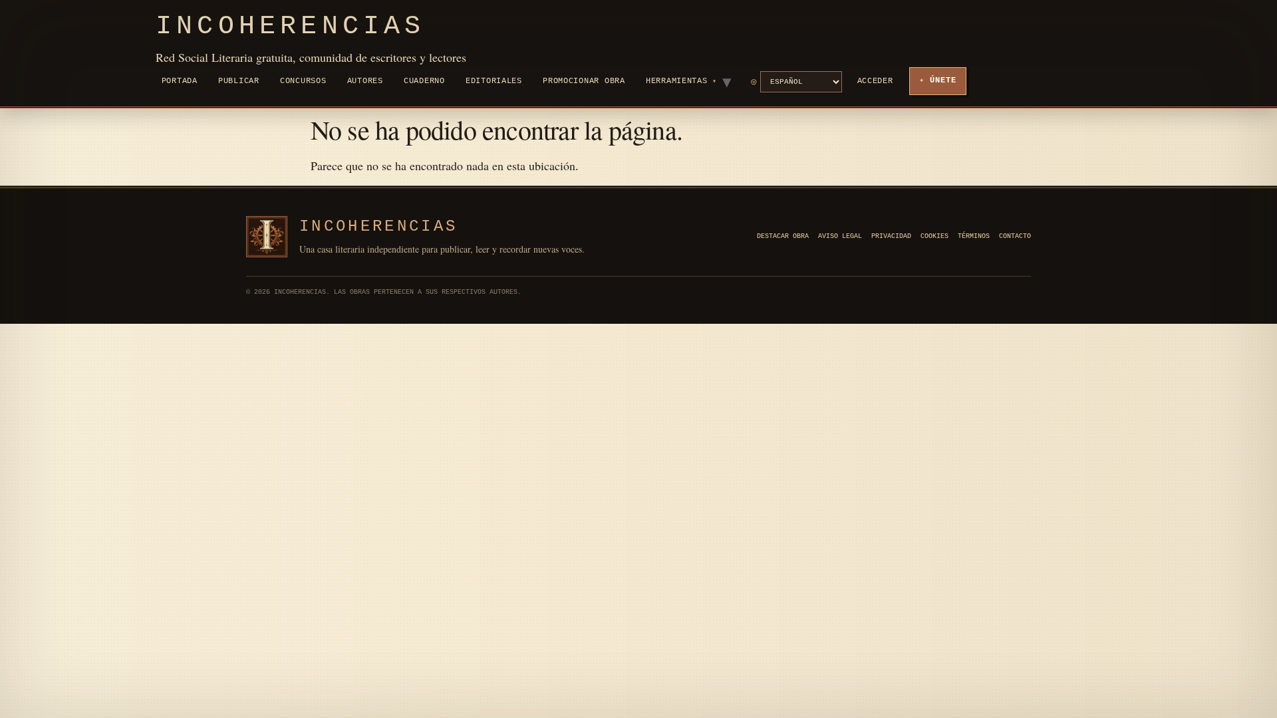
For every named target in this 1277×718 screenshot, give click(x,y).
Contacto (1015, 236)
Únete (943, 80)
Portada (180, 81)
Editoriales (494, 81)
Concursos (303, 81)
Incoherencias (291, 26)
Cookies (934, 236)
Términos (974, 236)
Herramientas (677, 81)
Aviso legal (840, 236)
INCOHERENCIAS (378, 226)
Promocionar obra (584, 81)
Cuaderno (424, 81)
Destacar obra (783, 236)
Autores (365, 81)
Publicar (238, 81)
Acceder (875, 81)
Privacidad (891, 236)
